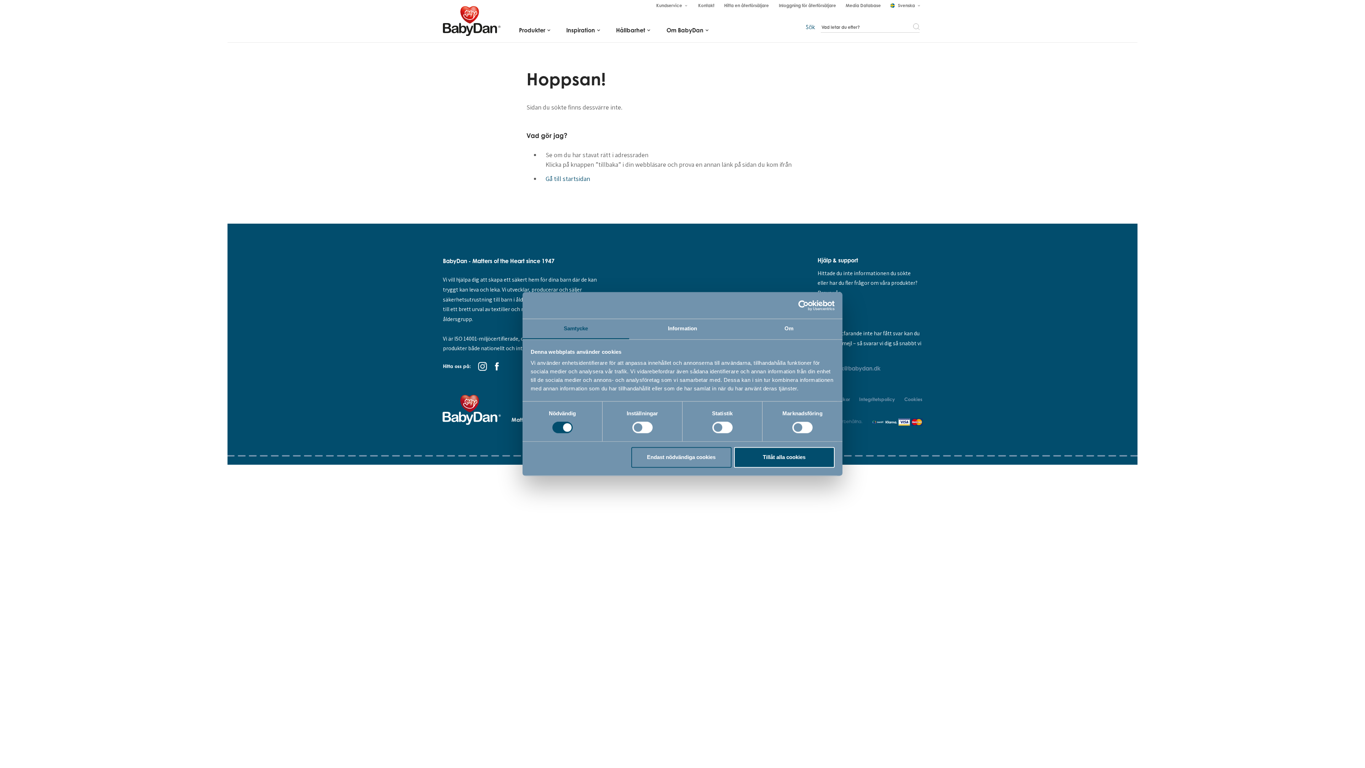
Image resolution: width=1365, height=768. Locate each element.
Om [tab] (789, 328)
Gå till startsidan (568, 179)
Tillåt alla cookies (784, 457)
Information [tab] (682, 328)
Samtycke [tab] (576, 328)
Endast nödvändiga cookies (681, 457)
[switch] (642, 427)
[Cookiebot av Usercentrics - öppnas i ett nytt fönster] (803, 305)
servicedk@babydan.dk (849, 368)
